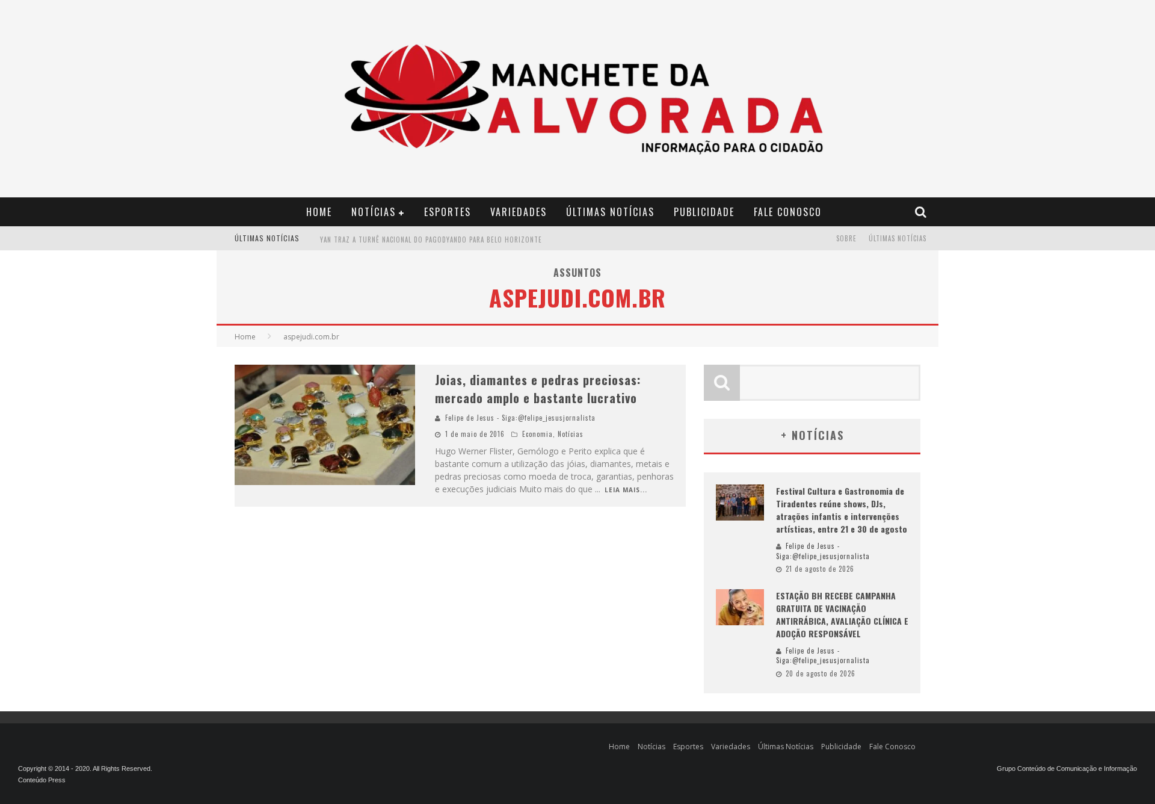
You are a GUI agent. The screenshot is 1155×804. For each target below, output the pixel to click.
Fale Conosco (788, 212)
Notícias (373, 212)
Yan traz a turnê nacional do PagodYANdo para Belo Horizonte (431, 239)
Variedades (518, 212)
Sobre (846, 238)
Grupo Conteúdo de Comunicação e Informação (1067, 768)
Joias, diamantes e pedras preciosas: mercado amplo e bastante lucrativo (538, 389)
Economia (537, 434)
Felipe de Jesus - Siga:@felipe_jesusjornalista (520, 417)
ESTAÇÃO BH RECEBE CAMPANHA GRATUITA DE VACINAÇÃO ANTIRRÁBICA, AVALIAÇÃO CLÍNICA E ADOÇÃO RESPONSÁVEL (842, 614)
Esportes (447, 212)
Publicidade (704, 212)
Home (319, 212)
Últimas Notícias (610, 212)
